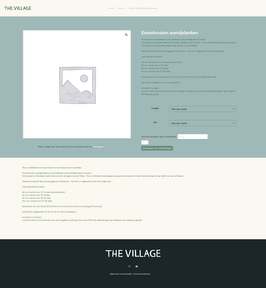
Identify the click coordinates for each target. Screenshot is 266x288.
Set (155, 122)
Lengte (155, 108)
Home (111, 8)
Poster (121, 8)
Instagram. (98, 147)
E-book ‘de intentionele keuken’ (143, 8)
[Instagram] (129, 266)
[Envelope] (136, 266)
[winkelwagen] (247, 8)
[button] (126, 34)
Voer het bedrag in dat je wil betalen (158, 136)
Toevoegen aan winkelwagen (157, 148)
